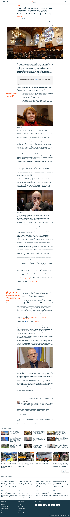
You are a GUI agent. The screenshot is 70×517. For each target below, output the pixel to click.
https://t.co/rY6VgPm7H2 (40, 317)
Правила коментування (6, 512)
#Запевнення (20, 277)
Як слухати (3, 504)
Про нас (19, 504)
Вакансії (19, 510)
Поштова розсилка (5, 508)
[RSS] (54, 505)
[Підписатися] (59, 505)
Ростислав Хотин (20, 16)
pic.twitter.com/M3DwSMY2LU (23, 318)
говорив (26, 223)
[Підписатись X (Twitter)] (41, 505)
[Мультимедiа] (57, 2)
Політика (19, 5)
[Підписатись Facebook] (36, 505)
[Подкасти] (54, 2)
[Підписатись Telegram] (52, 505)
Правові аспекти (21, 508)
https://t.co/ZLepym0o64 (25, 278)
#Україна (33, 317)
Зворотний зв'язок (21, 512)
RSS (2, 510)
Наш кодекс (20, 506)
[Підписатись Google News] (39, 505)
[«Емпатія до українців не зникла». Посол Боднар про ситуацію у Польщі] (5, 433)
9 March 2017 (34, 281)
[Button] (41, 22)
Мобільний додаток (5, 506)
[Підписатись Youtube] (44, 505)
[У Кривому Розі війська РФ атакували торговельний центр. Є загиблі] (44, 456)
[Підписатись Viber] (49, 505)
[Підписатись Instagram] (46, 505)
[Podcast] (57, 505)
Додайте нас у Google (64, 1)
